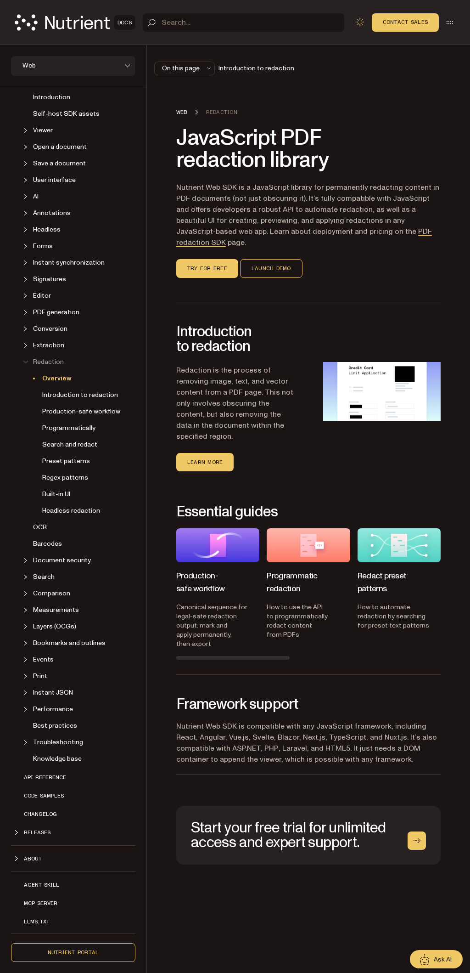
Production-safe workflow (81, 411)
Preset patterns (66, 461)
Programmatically (68, 428)
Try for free (207, 268)
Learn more (205, 462)
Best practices (55, 725)
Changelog (40, 814)
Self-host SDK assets (66, 113)
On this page (181, 68)
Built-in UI (56, 494)
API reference (45, 777)
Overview (57, 378)
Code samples (44, 795)
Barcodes (47, 543)
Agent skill (41, 885)
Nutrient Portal (73, 952)
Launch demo (271, 268)
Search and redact (69, 444)
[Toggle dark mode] (360, 22)
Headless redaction (71, 510)
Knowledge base (57, 758)
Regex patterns (65, 477)
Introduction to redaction (80, 394)
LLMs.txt (37, 921)
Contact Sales (405, 22)
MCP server (40, 903)
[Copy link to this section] (163, 149)
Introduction (51, 97)
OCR (40, 527)
